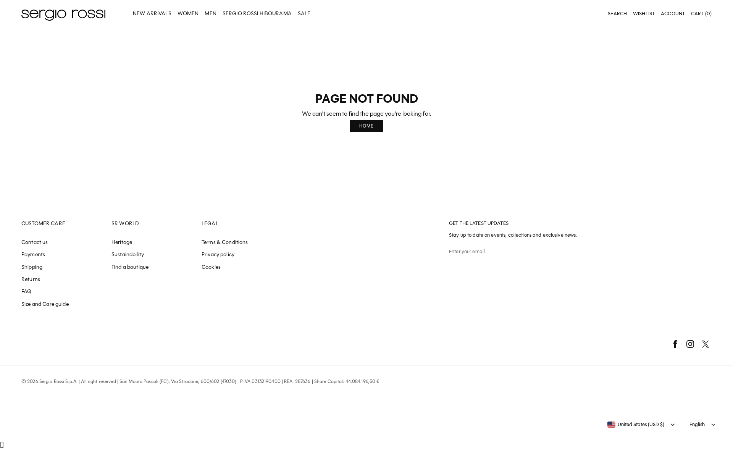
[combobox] (635, 424)
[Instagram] (690, 344)
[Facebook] (675, 344)
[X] (705, 344)
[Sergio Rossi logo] (63, 14)
